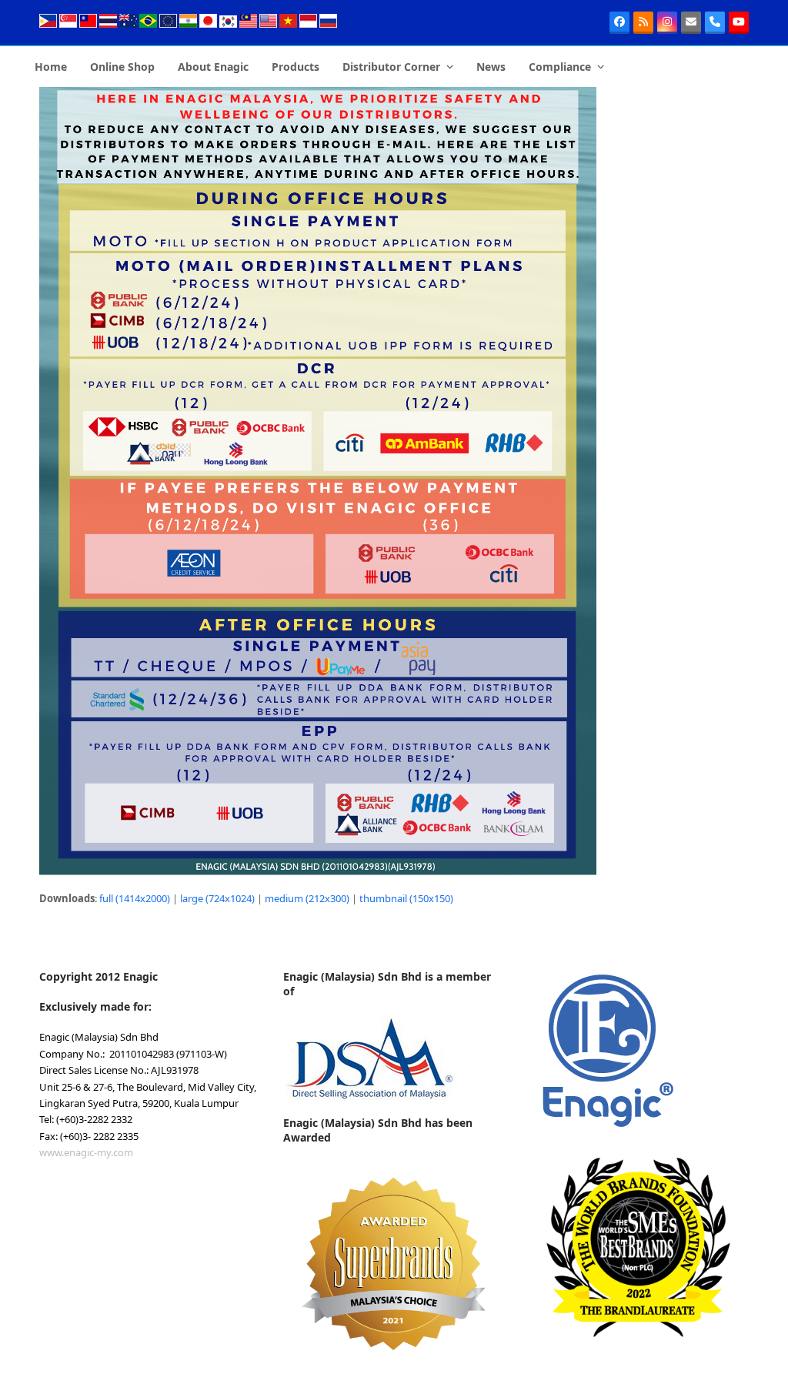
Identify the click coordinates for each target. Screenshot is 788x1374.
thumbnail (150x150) (406, 898)
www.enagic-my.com (86, 1152)
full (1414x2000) (134, 898)
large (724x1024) (217, 898)
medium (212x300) (307, 898)
